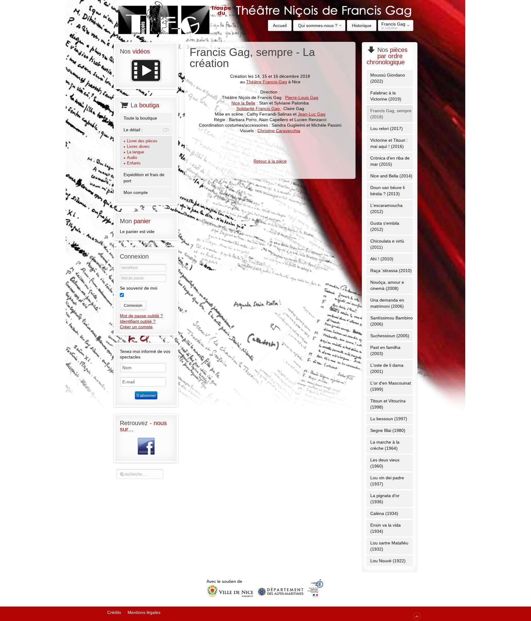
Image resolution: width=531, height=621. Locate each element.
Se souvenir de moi (138, 288)
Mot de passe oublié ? (141, 315)
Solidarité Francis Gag (258, 108)
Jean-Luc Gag (311, 114)
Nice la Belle (243, 103)
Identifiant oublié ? (137, 321)
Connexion (133, 305)
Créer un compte (136, 326)
